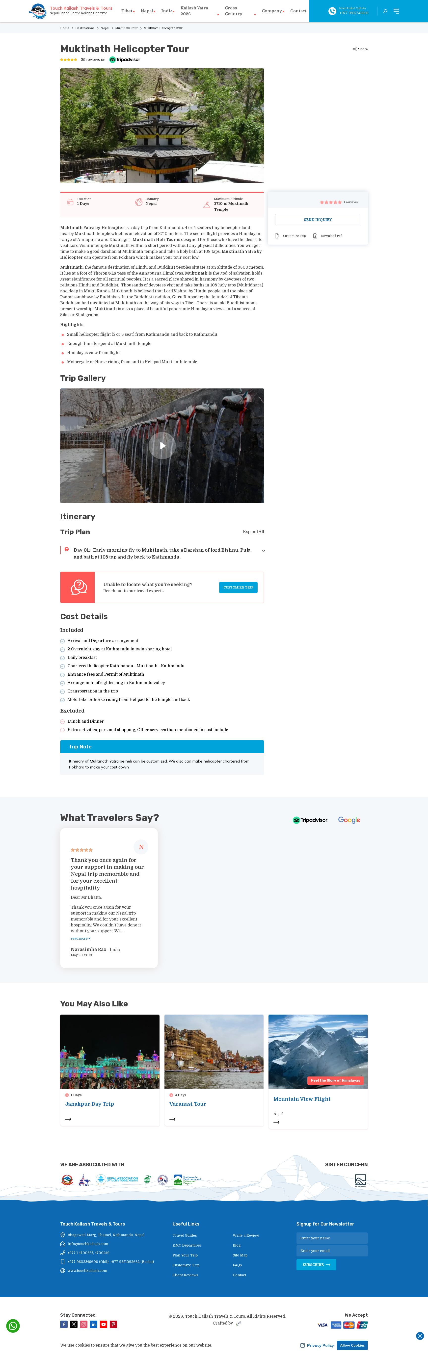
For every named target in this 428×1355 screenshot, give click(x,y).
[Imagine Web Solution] (238, 1323)
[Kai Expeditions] (360, 1180)
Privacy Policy (320, 1345)
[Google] (349, 820)
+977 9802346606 (353, 13)
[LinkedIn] (93, 1324)
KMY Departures (187, 1245)
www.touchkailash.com (87, 1271)
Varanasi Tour (187, 1104)
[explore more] (68, 1119)
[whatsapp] (13, 1326)
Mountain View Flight (302, 1099)
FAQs (237, 1265)
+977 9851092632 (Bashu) (132, 1262)
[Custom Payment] (342, 1325)
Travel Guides (185, 1235)
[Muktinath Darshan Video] (162, 445)
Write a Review (246, 1235)
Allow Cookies (352, 1345)
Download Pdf (331, 236)
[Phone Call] (332, 11)
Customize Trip (238, 587)
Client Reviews (185, 1275)
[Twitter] (74, 1324)
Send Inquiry (318, 220)
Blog (237, 1245)
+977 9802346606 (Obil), (88, 1262)
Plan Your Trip (185, 1255)
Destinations (85, 28)
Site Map (240, 1255)
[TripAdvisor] (124, 59)
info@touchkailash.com (88, 1244)
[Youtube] (103, 1324)
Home (64, 28)
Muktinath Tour (126, 28)
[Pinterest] (113, 1324)
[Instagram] (83, 1324)
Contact (298, 11)
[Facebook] (64, 1324)
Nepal (105, 28)
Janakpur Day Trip (89, 1104)
